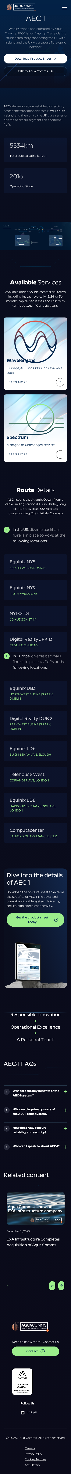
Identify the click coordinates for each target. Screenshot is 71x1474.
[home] (22, 7)
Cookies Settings (35, 1459)
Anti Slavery (32, 1465)
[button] (63, 7)
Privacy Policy (33, 1453)
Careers (30, 1448)
